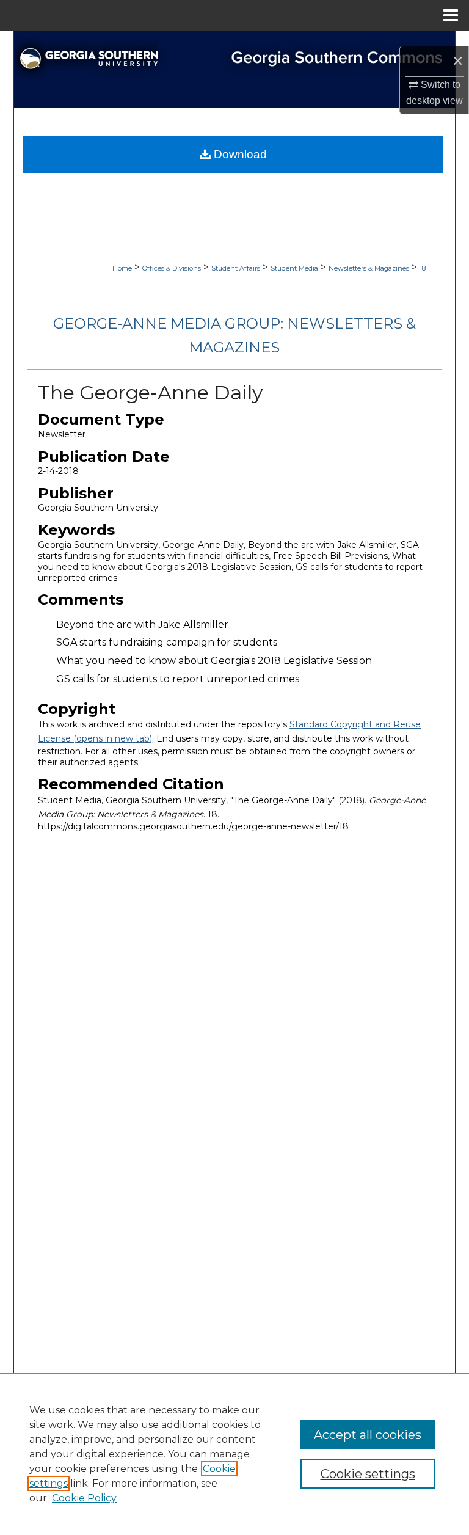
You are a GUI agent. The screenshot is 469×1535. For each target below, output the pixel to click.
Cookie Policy (84, 1498)
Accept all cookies (367, 1434)
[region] (234, 1454)
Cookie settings (368, 1474)
